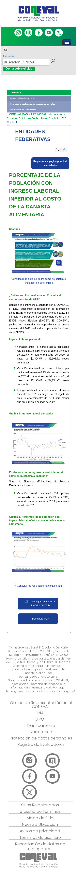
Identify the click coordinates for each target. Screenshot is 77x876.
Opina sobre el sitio (19, 68)
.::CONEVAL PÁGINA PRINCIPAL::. (28, 114)
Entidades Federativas (33, 118)
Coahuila (54, 118)
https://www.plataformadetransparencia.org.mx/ (40, 691)
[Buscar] (53, 61)
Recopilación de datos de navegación (40, 846)
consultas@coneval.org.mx (38, 677)
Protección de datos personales (41, 738)
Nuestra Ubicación (40, 824)
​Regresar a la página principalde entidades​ (50, 163)
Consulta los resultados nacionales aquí (40, 585)
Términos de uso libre (40, 837)
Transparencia (41, 725)
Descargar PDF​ (40, 618)
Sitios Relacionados (40, 805)
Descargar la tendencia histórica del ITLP (42, 603)
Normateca (41, 732)
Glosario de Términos (40, 811)
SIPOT (41, 719)
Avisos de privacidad (40, 831)
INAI (41, 713)
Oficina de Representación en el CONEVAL (41, 704)
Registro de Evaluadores (41, 744)
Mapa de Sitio (40, 818)
